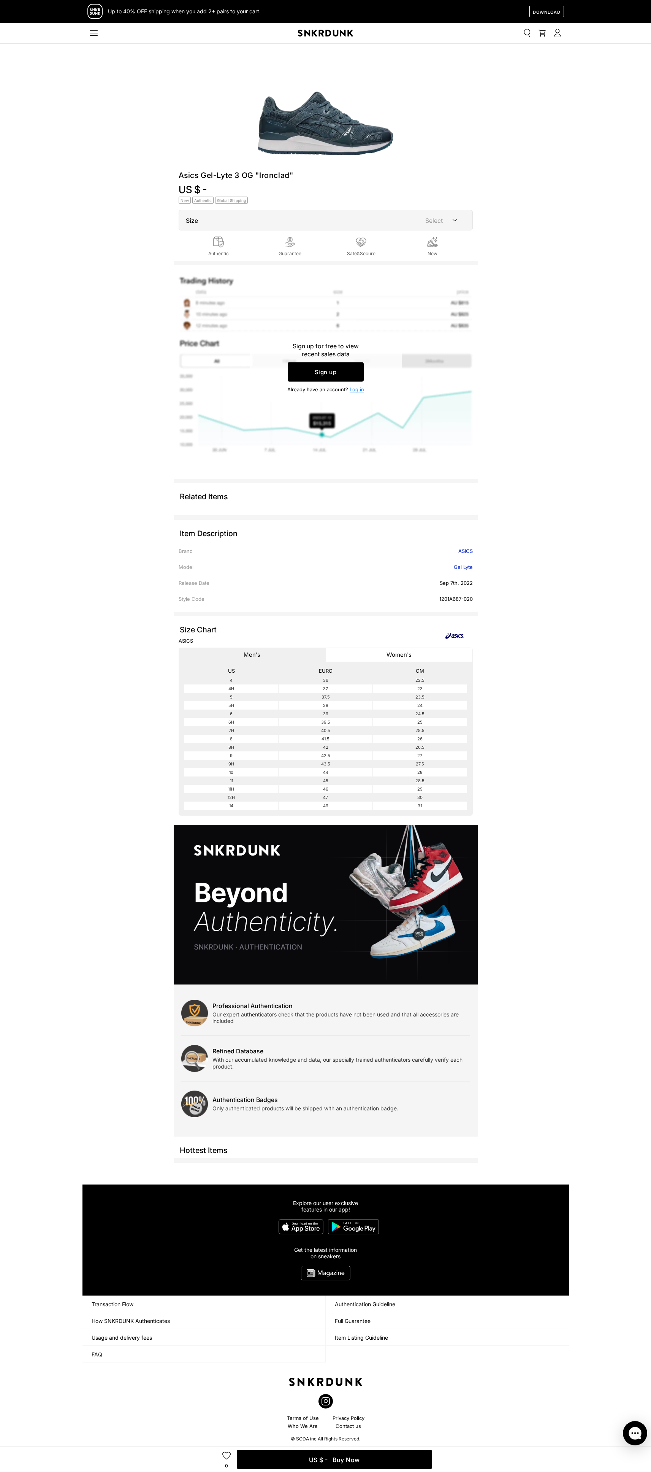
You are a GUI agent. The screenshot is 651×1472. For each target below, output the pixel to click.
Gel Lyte (463, 567)
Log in (357, 389)
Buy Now (334, 1460)
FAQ (97, 1354)
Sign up (326, 372)
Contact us (348, 1426)
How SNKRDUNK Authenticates (131, 1321)
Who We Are (303, 1426)
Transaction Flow (112, 1304)
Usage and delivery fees (122, 1337)
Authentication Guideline (365, 1304)
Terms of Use (303, 1418)
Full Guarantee (353, 1321)
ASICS (465, 551)
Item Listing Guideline (361, 1337)
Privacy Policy (348, 1418)
